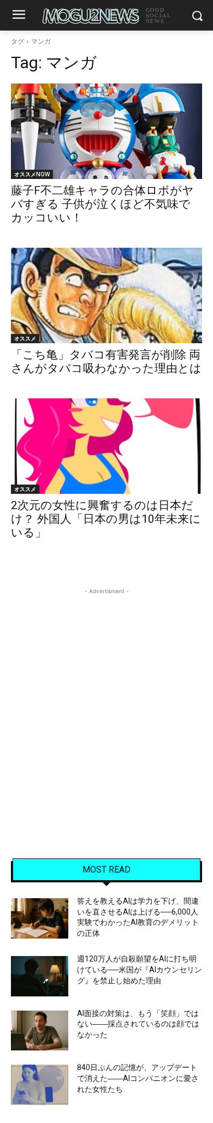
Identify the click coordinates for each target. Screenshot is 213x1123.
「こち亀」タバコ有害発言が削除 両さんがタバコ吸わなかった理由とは (106, 361)
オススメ (25, 338)
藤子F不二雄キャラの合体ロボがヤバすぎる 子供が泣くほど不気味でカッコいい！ (102, 204)
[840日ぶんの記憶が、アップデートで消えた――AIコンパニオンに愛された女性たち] (39, 1085)
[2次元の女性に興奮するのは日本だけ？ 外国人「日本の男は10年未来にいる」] (106, 446)
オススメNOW (32, 174)
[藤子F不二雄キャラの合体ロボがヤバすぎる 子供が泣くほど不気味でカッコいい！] (106, 131)
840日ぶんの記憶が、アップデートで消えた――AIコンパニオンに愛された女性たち (138, 1078)
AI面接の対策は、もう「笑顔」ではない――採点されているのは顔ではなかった (138, 1024)
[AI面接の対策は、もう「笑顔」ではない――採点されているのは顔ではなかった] (39, 1031)
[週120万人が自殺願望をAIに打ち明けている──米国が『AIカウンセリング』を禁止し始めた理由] (39, 976)
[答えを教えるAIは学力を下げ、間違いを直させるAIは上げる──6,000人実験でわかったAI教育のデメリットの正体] (39, 918)
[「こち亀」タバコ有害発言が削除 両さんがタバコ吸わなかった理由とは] (106, 295)
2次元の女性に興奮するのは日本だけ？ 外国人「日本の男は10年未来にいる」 (106, 519)
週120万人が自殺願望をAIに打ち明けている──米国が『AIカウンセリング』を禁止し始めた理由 (139, 969)
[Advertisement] (106, 703)
